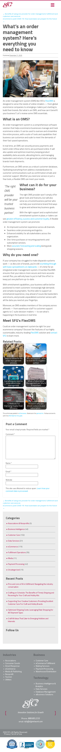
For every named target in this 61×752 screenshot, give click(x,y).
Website (9, 480)
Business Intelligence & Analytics (45, 685)
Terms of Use (16, 734)
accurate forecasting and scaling (26, 246)
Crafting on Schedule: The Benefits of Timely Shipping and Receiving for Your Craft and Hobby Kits (31, 594)
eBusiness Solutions (44, 694)
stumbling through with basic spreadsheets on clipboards (29, 265)
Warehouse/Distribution (46, 671)
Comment (10, 434)
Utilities (8, 679)
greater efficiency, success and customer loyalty (28, 218)
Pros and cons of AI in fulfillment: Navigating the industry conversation (30, 585)
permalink (40, 413)
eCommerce (22, 413)
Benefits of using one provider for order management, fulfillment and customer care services (30, 15)
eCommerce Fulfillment (45, 663)
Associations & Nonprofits (18, 523)
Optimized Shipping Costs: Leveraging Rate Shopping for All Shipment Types (30, 611)
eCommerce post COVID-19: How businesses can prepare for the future (30, 20)
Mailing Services (43, 665)
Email (8, 471)
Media (10, 558)
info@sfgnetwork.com (33, 721)
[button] (52, 4)
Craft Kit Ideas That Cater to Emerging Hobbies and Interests (28, 620)
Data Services (13, 540)
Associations (10, 660)
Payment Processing (16, 564)
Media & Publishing (13, 671)
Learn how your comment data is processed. (28, 490)
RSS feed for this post (15, 415)
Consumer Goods (12, 663)
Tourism (8, 676)
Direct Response (12, 665)
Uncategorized (14, 569)
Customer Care (14, 535)
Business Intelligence (16, 529)
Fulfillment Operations (17, 552)
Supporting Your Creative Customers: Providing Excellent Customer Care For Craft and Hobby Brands (30, 602)
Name (9, 463)
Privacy (7, 734)
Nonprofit (9, 674)
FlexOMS (49, 100)
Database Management (45, 691)
